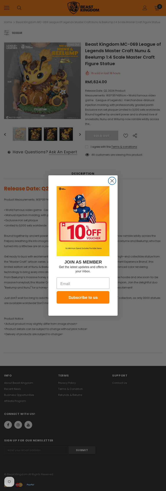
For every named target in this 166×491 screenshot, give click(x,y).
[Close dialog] (112, 181)
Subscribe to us (83, 297)
